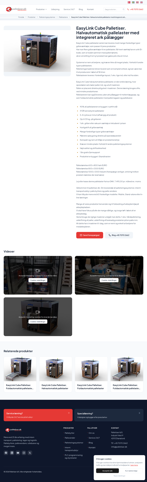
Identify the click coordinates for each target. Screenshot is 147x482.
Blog (81, 9)
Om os (91, 433)
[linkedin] (12, 453)
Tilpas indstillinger (119, 476)
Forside (21, 17)
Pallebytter (69, 433)
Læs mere (134, 465)
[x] (30, 453)
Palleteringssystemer (47, 17)
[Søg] (123, 9)
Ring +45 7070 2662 (120, 235)
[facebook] (6, 453)
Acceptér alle (107, 471)
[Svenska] (133, 2)
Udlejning (55, 9)
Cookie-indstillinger (37, 280)
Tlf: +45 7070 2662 (119, 443)
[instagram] (24, 453)
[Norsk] (137, 2)
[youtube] (18, 453)
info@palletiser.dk (119, 447)
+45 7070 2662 (136, 9)
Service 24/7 (69, 9)
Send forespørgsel (91, 235)
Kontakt (90, 9)
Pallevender (70, 438)
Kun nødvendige (131, 471)
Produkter (40, 9)
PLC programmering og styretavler (74, 456)
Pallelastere (63, 17)
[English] (141, 2)
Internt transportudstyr (71, 448)
